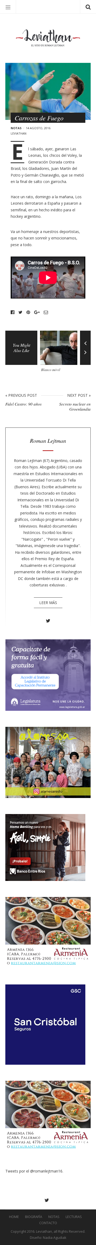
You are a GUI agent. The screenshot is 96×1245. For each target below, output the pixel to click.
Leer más (48, 602)
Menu (8, 6)
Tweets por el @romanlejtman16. (34, 1171)
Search (88, 6)
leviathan (18, 133)
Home (14, 1216)
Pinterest (28, 312)
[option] (60, 353)
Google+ (37, 312)
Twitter (20, 312)
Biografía (33, 1216)
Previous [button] (85, 339)
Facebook (12, 312)
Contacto (48, 1222)
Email (46, 312)
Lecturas (74, 1216)
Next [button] (85, 356)
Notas (16, 128)
